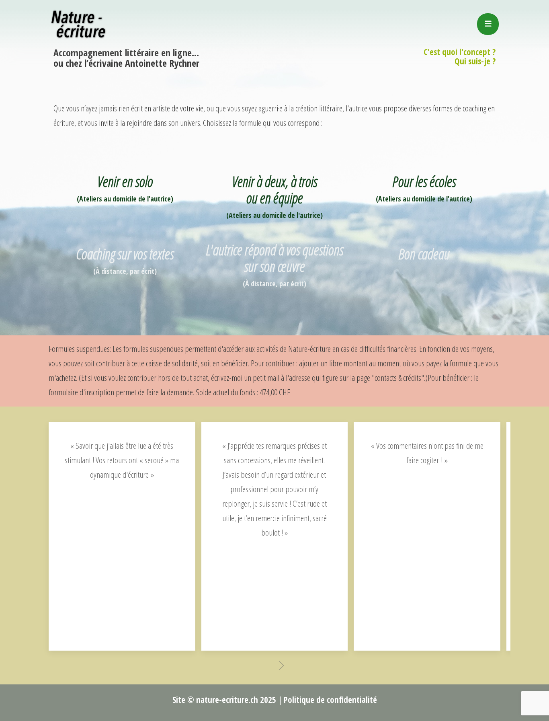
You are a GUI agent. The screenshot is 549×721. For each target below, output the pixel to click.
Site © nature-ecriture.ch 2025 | (227, 699)
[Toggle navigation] (488, 24)
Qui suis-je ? (475, 61)
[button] (281, 665)
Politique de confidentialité (330, 699)
